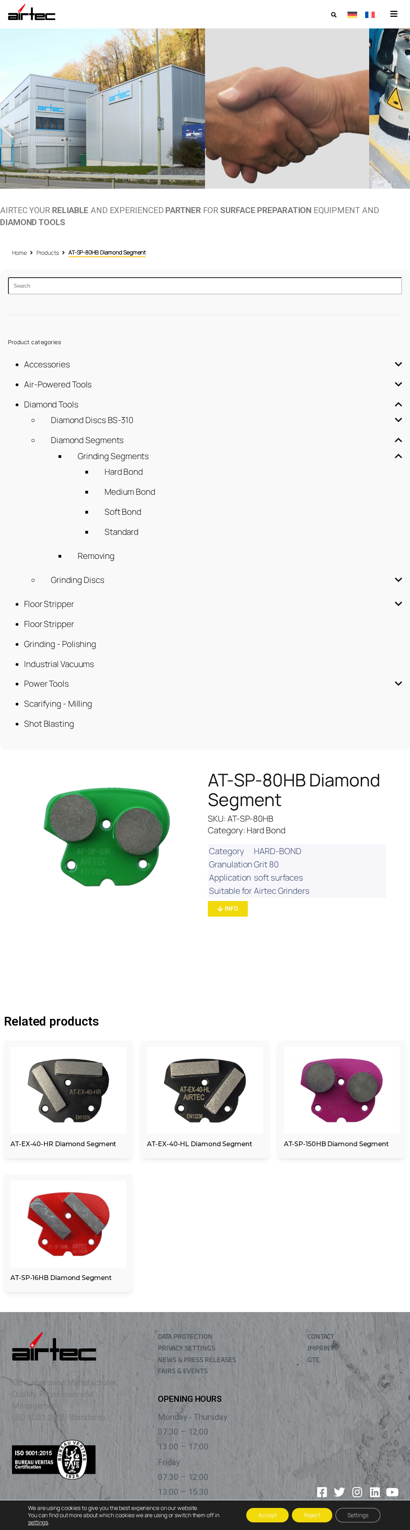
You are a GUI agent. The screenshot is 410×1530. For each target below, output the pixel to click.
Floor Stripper (49, 603)
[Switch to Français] (370, 14)
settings (38, 1522)
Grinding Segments (113, 456)
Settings (358, 1515)
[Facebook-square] (322, 1492)
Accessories (47, 364)
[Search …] (333, 15)
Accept (267, 1515)
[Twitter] (339, 1492)
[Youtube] (392, 1492)
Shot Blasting (49, 723)
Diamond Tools (51, 404)
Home (19, 252)
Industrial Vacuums (59, 663)
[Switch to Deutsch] (352, 14)
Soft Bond (123, 511)
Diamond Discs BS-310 (92, 419)
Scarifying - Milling (58, 703)
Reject (312, 1515)
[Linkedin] (374, 1492)
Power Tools (46, 683)
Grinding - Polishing (60, 643)
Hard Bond (124, 471)
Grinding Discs (78, 579)
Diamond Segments (87, 439)
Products (47, 252)
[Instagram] (357, 1492)
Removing (96, 555)
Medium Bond (130, 491)
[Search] (205, 285)
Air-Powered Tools (58, 384)
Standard (122, 531)
